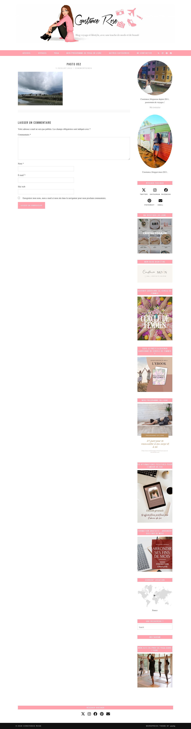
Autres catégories (119, 53)
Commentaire (24, 134)
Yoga (56, 53)
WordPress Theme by (160, 726)
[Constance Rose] (95, 23)
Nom (21, 163)
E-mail (21, 175)
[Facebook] (171, 53)
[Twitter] (159, 53)
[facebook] (95, 713)
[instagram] (89, 713)
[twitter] (83, 713)
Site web (21, 186)
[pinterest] (102, 713)
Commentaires (83, 68)
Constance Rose (32, 726)
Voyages (42, 53)
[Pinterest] (167, 53)
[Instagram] (163, 53)
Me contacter (144, 53)
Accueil (27, 53)
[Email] (108, 713)
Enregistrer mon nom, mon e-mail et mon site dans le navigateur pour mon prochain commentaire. (64, 198)
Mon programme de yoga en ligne (84, 53)
